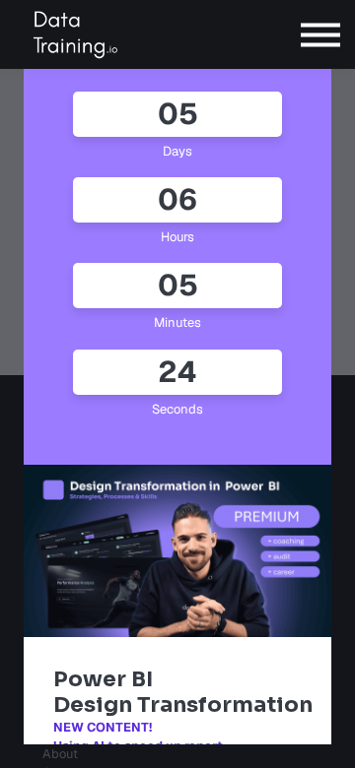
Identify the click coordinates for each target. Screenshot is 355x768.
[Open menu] (320, 35)
